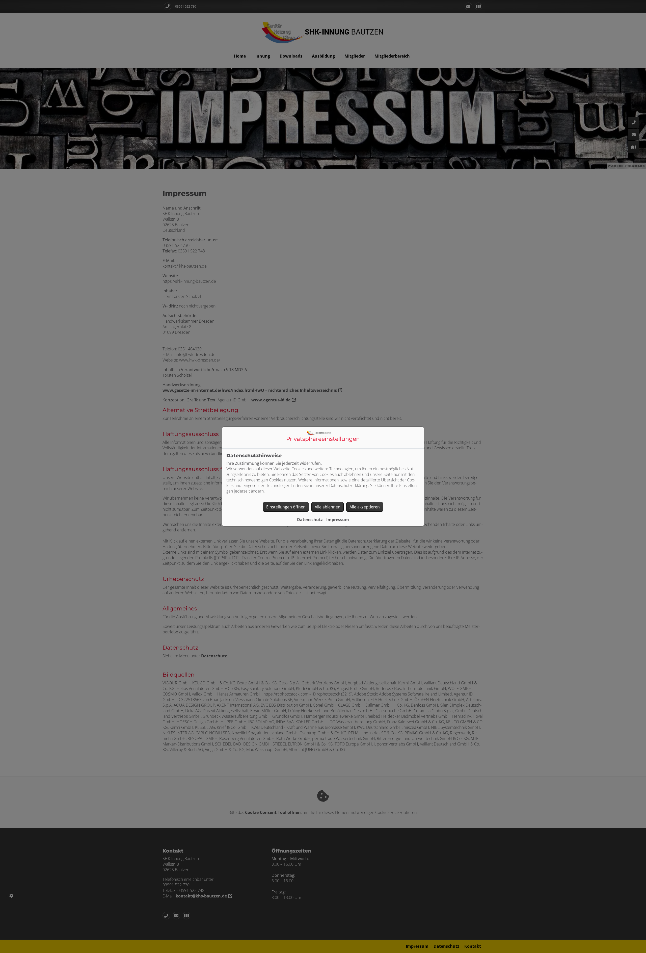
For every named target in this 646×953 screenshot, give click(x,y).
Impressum (337, 519)
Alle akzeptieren (364, 507)
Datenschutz (310, 519)
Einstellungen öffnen (286, 507)
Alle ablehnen (327, 507)
